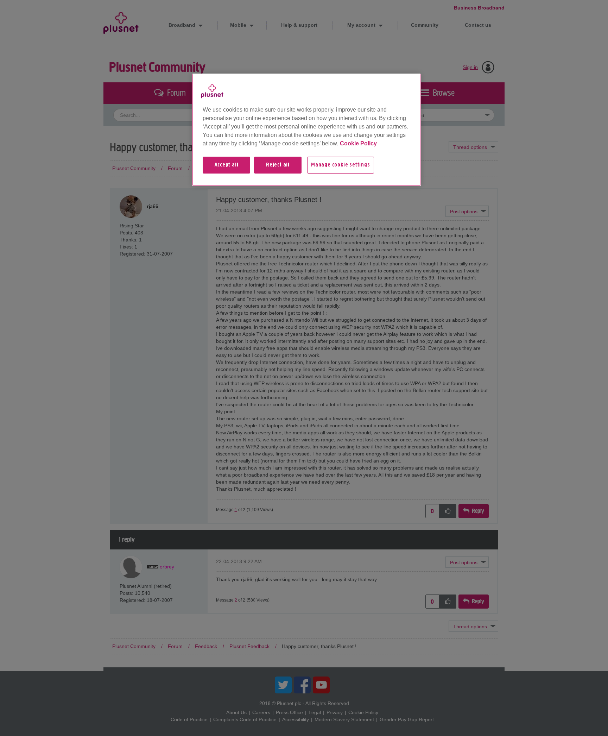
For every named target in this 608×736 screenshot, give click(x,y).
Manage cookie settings (340, 165)
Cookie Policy (358, 143)
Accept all (227, 165)
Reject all (278, 165)
